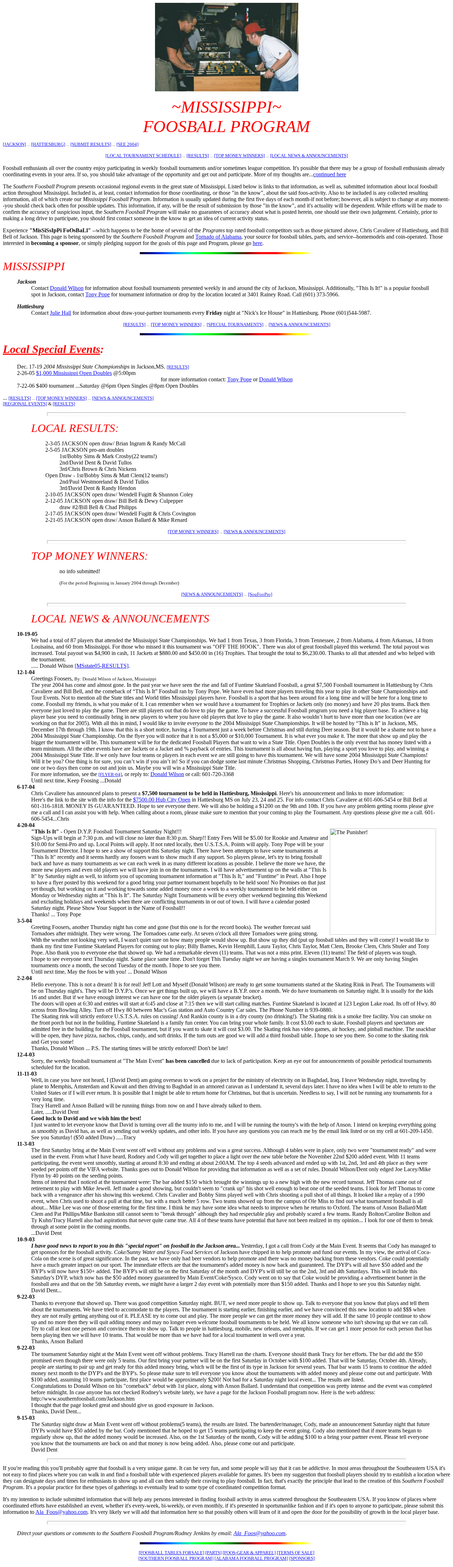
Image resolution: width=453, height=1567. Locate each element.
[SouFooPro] (260, 594)
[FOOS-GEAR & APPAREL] (249, 1552)
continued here (329, 174)
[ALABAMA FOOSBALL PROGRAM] (251, 1558)
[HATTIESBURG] (48, 144)
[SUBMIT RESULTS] (90, 144)
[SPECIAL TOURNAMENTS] (235, 324)
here (257, 243)
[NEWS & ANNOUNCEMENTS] (299, 324)
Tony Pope (97, 294)
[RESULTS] (198, 155)
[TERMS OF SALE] (295, 1552)
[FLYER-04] (110, 774)
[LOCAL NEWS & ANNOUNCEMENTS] (309, 155)
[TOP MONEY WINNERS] (239, 155)
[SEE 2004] (127, 144)
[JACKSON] (14, 144)
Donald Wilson (67, 288)
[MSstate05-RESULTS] (101, 666)
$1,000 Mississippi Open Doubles (74, 373)
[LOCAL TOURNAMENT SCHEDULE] (143, 155)
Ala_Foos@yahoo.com (61, 1512)
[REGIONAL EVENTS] (25, 403)
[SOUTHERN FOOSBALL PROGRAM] (175, 1558)
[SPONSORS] (302, 1558)
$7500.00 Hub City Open (161, 800)
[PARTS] (213, 1552)
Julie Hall (60, 313)
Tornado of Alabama (218, 237)
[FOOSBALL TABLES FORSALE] (171, 1552)
